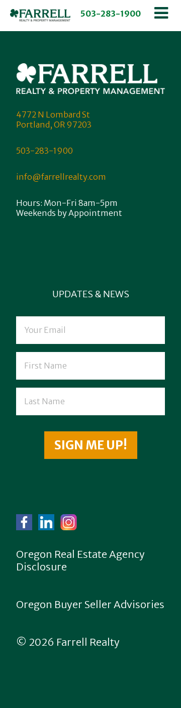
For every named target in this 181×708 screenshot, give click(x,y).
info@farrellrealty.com (61, 177)
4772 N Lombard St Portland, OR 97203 (54, 119)
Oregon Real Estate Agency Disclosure (80, 560)
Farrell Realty (88, 642)
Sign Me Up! (90, 445)
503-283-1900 (110, 14)
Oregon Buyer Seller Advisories (90, 604)
